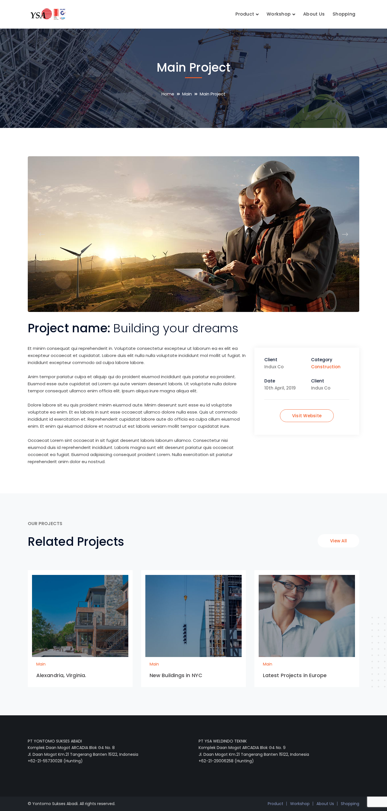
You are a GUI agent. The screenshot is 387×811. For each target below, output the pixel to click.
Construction (326, 367)
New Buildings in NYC (176, 675)
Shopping (350, 803)
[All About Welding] (47, 14)
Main (187, 94)
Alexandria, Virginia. (61, 675)
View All (338, 541)
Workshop (300, 803)
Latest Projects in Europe (295, 675)
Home (167, 94)
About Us (325, 803)
